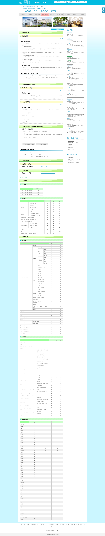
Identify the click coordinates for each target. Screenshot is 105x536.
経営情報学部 (71, 157)
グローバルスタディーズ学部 (74, 159)
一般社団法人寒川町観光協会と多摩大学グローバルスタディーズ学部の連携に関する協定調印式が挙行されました (75, 115)
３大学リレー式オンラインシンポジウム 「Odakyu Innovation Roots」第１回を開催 (75, 97)
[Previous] (22, 22)
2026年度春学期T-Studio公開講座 (73, 58)
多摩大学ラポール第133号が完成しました (75, 41)
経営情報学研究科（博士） (73, 162)
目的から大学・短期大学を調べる (62, 524)
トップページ (21, 6)
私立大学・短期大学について (32, 524)
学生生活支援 (37, 14)
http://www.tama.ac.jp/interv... (48, 173)
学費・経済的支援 (60, 14)
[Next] (82, 22)
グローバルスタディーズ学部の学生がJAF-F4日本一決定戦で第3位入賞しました (75, 132)
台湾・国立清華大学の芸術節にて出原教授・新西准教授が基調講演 (75, 79)
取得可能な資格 (71, 144)
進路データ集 (71, 149)
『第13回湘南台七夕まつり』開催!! (74, 120)
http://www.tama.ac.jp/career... (48, 166)
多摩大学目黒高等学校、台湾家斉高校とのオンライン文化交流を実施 (75, 103)
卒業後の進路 (71, 146)
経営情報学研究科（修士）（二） (75, 160)
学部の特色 (23, 14)
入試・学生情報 (67, 14)
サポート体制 (71, 141)
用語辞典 (42, 524)
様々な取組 (52, 14)
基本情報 (82, 14)
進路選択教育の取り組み (73, 142)
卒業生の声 (70, 147)
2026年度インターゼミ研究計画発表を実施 (75, 68)
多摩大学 (31, 6)
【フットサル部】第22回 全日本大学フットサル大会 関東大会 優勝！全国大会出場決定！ (75, 47)
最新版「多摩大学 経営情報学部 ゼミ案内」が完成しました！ (75, 85)
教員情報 (74, 14)
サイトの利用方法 (50, 524)
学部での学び (30, 14)
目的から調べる (26, 6)
